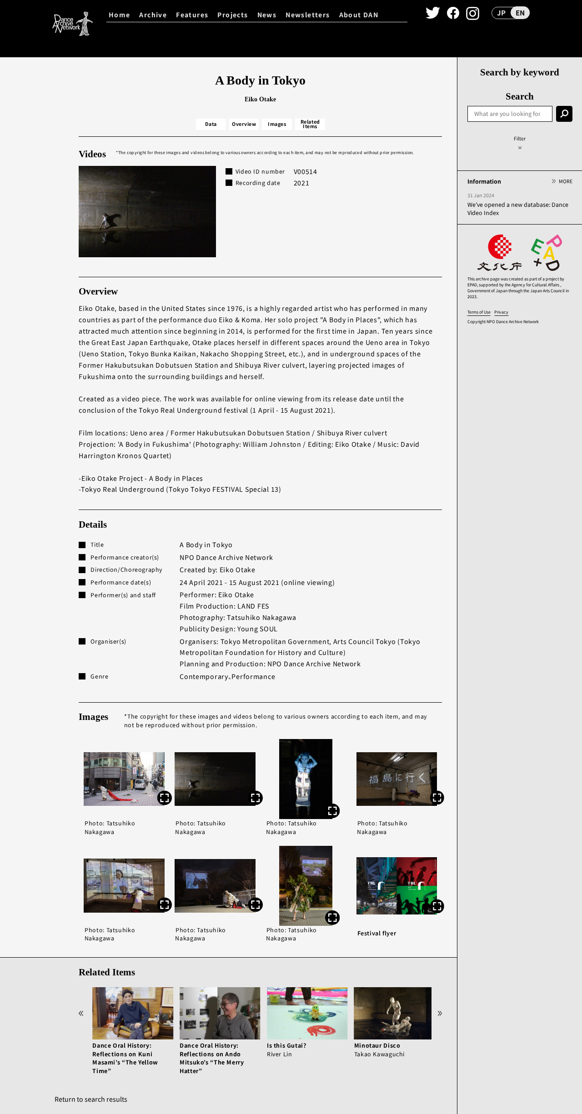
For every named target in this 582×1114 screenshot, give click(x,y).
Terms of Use (479, 312)
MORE (565, 181)
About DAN (359, 14)
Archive (153, 14)
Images (277, 123)
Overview (244, 123)
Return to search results (91, 1099)
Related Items (310, 124)
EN (520, 12)
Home (119, 14)
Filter (520, 138)
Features (192, 14)
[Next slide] (440, 1013)
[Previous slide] (81, 1013)
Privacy (501, 312)
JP (501, 12)
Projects (232, 14)
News (267, 14)
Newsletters (308, 14)
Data (211, 123)
